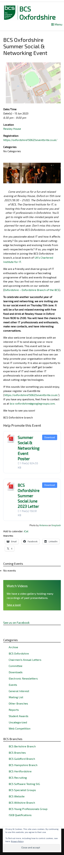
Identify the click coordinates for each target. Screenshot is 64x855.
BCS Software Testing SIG (24, 783)
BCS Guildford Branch (22, 758)
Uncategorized (18, 722)
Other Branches (18, 703)
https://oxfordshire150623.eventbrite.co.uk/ (30, 139)
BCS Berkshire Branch (22, 746)
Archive (13, 647)
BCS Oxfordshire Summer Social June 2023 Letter (28, 496)
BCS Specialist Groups (22, 790)
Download (49, 437)
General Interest (19, 691)
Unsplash (56, 525)
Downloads (16, 672)
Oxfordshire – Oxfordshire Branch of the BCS (31, 289)
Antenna (43, 525)
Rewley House (12, 128)
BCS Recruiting (18, 777)
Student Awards (18, 716)
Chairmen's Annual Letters (25, 659)
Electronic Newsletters (23, 678)
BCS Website (17, 796)
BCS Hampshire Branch (23, 765)
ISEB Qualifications (20, 815)
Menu (58, 24)
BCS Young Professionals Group (28, 808)
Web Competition (19, 728)
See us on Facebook (16, 622)
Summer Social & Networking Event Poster (28, 448)
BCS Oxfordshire (37, 13)
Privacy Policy (17, 841)
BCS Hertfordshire (20, 771)
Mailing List (16, 697)
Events (13, 684)
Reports (14, 709)
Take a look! (14, 604)
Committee (15, 665)
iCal (26, 531)
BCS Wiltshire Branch (22, 802)
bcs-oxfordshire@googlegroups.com (32, 403)
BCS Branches (17, 752)
